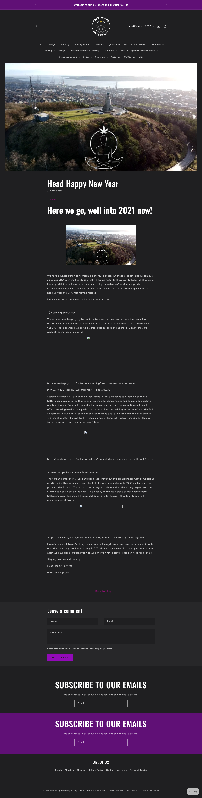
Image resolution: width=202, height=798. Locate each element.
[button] (37, 26)
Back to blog (103, 591)
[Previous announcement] (35, 5)
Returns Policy (96, 770)
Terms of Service (138, 770)
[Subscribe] (124, 703)
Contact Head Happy (116, 770)
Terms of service (116, 790)
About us (69, 770)
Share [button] (53, 199)
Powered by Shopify (69, 791)
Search (58, 770)
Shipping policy (133, 790)
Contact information (151, 790)
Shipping (81, 770)
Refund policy (86, 790)
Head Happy (55, 791)
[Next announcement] (166, 5)
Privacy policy (101, 790)
